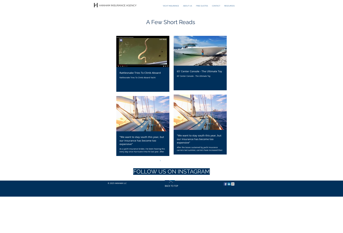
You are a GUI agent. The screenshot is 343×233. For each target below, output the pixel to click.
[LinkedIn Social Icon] (229, 184)
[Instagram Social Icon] (232, 184)
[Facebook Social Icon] (225, 184)
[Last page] (194, 160)
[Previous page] (154, 160)
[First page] (149, 160)
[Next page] (188, 160)
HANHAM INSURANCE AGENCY (118, 5)
